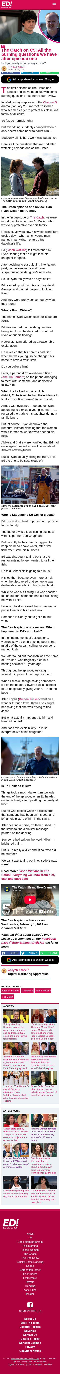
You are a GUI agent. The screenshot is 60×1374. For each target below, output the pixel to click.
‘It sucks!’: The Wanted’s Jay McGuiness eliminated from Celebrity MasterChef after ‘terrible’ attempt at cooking (16, 1093)
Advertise (30, 1330)
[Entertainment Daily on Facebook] (30, 1304)
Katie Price (30, 1290)
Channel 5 (50, 102)
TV (3, 46)
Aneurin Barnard (13, 377)
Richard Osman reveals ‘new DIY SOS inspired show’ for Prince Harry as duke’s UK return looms (43, 1134)
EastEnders (30, 1274)
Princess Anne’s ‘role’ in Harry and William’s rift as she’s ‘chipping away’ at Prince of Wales (15, 1162)
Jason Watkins (16, 250)
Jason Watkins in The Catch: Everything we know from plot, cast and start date (28, 875)
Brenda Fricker (29, 699)
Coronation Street (30, 1270)
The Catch (37, 217)
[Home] (6, 5)
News (30, 1233)
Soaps (30, 1266)
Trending (30, 1286)
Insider (30, 1294)
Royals (30, 1282)
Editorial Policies (30, 1326)
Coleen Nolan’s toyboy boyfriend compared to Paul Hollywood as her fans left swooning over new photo (43, 1196)
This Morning (30, 1245)
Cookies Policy (30, 1338)
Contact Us (30, 1334)
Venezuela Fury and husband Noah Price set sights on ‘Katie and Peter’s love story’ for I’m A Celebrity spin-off (16, 1062)
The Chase (30, 1253)
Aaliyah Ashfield (18, 67)
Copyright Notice (30, 1350)
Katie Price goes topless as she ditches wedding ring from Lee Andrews (16, 1193)
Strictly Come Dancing (30, 1262)
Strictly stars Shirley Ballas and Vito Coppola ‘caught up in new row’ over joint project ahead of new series (15, 1134)
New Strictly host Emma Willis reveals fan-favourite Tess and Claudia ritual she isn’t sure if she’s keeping (43, 1062)
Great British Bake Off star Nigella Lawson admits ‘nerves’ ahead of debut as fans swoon (44, 1090)
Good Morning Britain (30, 1241)
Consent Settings (30, 1342)
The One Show (30, 1257)
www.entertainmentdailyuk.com (25, 1358)
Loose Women (30, 1249)
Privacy (30, 1346)
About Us (30, 1318)
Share (10, 73)
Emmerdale (30, 1278)
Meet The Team (30, 1322)
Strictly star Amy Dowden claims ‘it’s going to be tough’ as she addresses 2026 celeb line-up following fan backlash (15, 1031)
